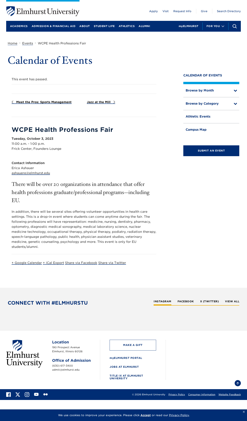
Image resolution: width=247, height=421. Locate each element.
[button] (244, 411)
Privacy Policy (176, 394)
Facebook (186, 301)
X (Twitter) (209, 301)
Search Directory (229, 11)
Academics (19, 26)
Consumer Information (201, 394)
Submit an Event (211, 150)
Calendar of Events (202, 75)
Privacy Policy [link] (179, 415)
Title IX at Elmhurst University (126, 377)
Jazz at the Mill (99, 102)
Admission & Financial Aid (54, 26)
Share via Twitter (112, 263)
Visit (165, 11)
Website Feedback (229, 394)
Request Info (182, 11)
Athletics (127, 26)
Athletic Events (198, 116)
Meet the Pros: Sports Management (43, 102)
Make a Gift (133, 345)
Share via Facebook (81, 263)
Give (204, 11)
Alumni (144, 26)
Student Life (104, 26)
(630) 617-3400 (62, 365)
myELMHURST (189, 26)
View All (232, 301)
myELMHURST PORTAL (126, 358)
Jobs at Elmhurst (124, 366)
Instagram (162, 301)
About (84, 26)
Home (12, 43)
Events (27, 43)
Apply (153, 11)
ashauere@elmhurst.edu (31, 173)
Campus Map (196, 129)
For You (213, 26)
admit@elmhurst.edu (66, 369)
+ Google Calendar (27, 263)
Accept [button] (145, 415)
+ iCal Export (53, 263)
